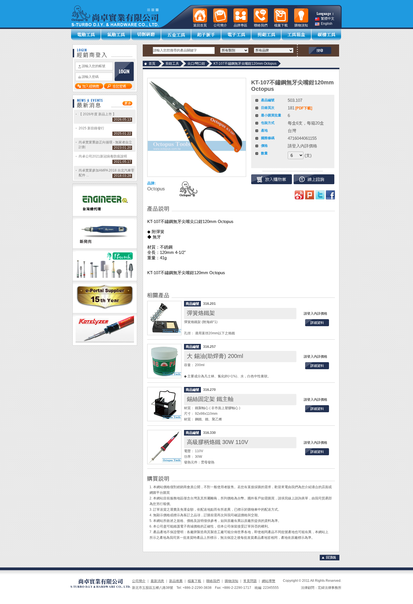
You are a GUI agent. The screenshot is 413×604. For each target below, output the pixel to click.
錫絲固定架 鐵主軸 (210, 399)
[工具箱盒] (297, 34)
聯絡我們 (213, 581)
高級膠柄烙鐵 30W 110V (217, 442)
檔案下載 (194, 581)
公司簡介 (139, 581)
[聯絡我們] (261, 15)
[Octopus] (188, 189)
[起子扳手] (206, 34)
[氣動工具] (116, 34)
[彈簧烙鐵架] (164, 318)
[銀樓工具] (327, 34)
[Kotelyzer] (105, 344)
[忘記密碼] (118, 88)
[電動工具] (86, 34)
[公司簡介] (220, 15)
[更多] (127, 104)
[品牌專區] (240, 15)
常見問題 (250, 581)
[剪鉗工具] (266, 34)
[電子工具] (236, 34)
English (326, 24)
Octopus (156, 188)
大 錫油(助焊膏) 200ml (215, 356)
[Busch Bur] (105, 279)
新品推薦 (176, 581)
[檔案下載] (281, 15)
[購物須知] (301, 15)
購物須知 (231, 581)
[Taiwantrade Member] (105, 312)
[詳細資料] (317, 325)
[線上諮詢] (314, 179)
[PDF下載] (303, 108)
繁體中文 (327, 19)
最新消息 (157, 581)
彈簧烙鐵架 (201, 313)
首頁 (152, 64)
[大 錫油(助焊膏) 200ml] (164, 361)
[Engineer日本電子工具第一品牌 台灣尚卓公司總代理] (105, 215)
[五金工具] (176, 34)
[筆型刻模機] (105, 247)
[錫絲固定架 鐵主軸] (164, 404)
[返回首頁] (200, 15)
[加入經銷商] (89, 88)
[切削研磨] (146, 34)
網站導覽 (268, 581)
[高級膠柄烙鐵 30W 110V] (164, 447)
